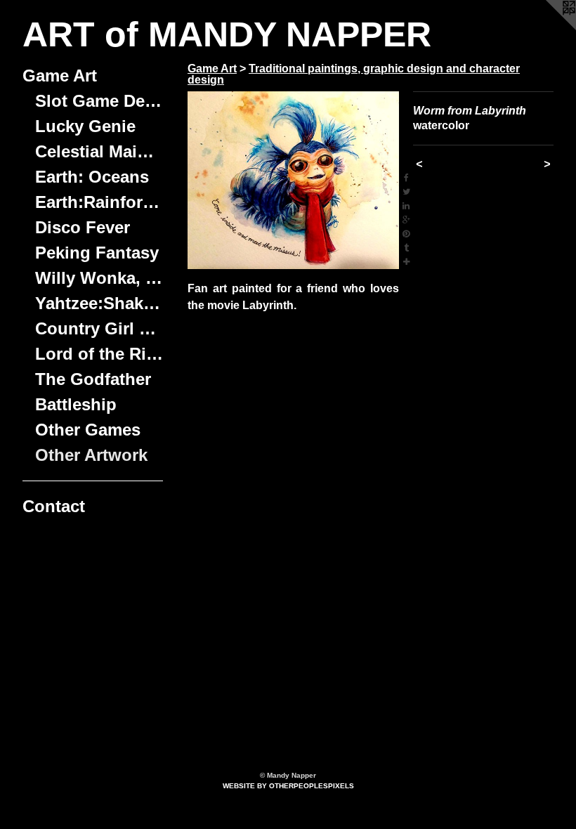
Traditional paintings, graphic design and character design (354, 74)
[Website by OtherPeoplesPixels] (548, 28)
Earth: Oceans (92, 176)
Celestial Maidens (99, 151)
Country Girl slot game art (99, 328)
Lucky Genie (85, 126)
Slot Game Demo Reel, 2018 (99, 100)
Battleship (76, 404)
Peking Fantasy (97, 252)
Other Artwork (91, 454)
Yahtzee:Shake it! (99, 303)
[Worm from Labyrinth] (293, 180)
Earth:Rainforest (99, 201)
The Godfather (93, 379)
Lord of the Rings (99, 353)
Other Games (87, 429)
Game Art (59, 75)
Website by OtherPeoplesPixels (288, 786)
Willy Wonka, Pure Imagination (99, 277)
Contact (53, 506)
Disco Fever (82, 227)
